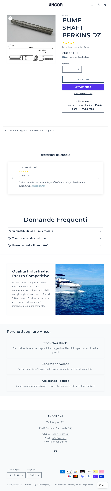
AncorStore (17, 485)
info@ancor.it (59, 438)
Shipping (66, 57)
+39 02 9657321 (61, 434)
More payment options (83, 93)
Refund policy (30, 485)
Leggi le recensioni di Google (76, 47)
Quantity (66, 63)
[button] (6, 5)
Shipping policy (74, 485)
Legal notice (88, 485)
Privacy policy (44, 485)
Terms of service (59, 485)
